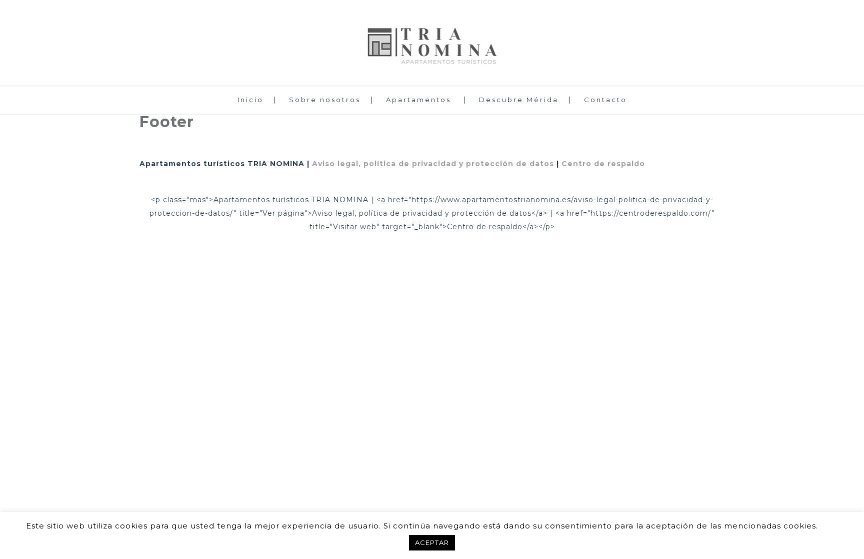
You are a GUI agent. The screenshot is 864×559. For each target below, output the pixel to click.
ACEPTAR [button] (432, 542)
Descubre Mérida (518, 100)
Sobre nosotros (324, 100)
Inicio (251, 100)
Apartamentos (418, 100)
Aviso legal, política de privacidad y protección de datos (433, 163)
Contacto (605, 100)
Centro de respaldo (603, 163)
